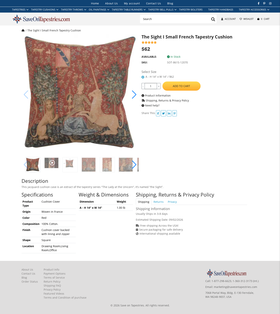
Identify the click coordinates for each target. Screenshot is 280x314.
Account (230, 19)
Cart (265, 19)
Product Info (51, 269)
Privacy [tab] (172, 202)
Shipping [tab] (143, 202)
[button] (134, 94)
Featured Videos (54, 293)
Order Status (30, 281)
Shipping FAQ (52, 285)
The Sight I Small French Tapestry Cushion (54, 30)
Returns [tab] (159, 202)
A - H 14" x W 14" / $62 (160, 76)
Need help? (151, 105)
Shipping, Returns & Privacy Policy (167, 100)
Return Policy (52, 281)
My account (132, 3)
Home (95, 3)
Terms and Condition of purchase (65, 297)
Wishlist (248, 19)
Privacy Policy (52, 289)
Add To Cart (181, 86)
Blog (170, 3)
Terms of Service (54, 277)
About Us (111, 3)
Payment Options (55, 273)
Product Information (157, 95)
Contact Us (153, 3)
